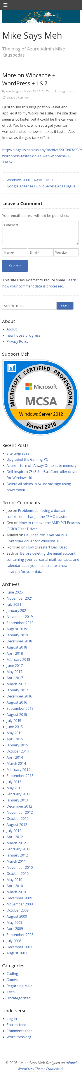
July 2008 (14, 940)
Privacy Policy (17, 341)
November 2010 (20, 867)
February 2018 (18, 659)
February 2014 (18, 769)
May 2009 (14, 922)
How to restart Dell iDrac (46, 547)
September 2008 (20, 934)
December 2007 (19, 947)
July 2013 (14, 781)
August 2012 (17, 824)
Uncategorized (63, 91)
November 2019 (20, 616)
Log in (12, 1018)
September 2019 (20, 622)
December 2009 (19, 898)
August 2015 (17, 714)
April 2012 (15, 836)
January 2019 (17, 635)
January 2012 (17, 855)
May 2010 (14, 879)
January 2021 (17, 610)
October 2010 (18, 873)
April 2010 (15, 885)
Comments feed (19, 1030)
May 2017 (14, 671)
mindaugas (13, 91)
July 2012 (14, 830)
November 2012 (20, 812)
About (12, 329)
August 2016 (17, 702)
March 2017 (16, 684)
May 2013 (14, 788)
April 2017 (15, 677)
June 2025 (15, 592)
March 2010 (16, 891)
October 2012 (18, 818)
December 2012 (19, 806)
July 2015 (14, 720)
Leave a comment (18, 97)
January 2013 (17, 800)
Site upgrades (18, 453)
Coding (12, 973)
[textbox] (40, 233)
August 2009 (17, 916)
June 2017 (15, 665)
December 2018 (19, 641)
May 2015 (14, 732)
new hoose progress (23, 335)
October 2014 (18, 751)
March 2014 (16, 763)
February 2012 (18, 849)
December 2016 (19, 696)
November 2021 (20, 598)
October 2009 (18, 910)
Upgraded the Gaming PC (27, 459)
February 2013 (18, 794)
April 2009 (15, 928)
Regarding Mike (20, 985)
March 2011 (16, 861)
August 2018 (17, 647)
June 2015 (15, 726)
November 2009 (20, 904)
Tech (49, 91)
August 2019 (17, 628)
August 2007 (17, 953)
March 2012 (16, 843)
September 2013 (20, 775)
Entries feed (16, 1024)
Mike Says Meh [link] (32, 35)
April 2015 (15, 739)
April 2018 (15, 653)
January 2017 (17, 690)
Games (12, 979)
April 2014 (15, 757)
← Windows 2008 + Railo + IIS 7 (27, 180)
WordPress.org (19, 1037)
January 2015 (17, 745)
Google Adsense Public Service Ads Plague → (43, 186)
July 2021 (14, 604)
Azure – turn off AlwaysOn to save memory (42, 465)
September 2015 (20, 708)
